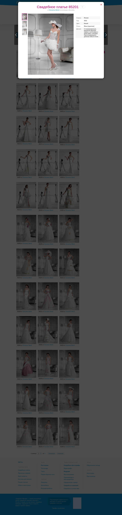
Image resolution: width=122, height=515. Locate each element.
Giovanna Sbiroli (54, 10)
